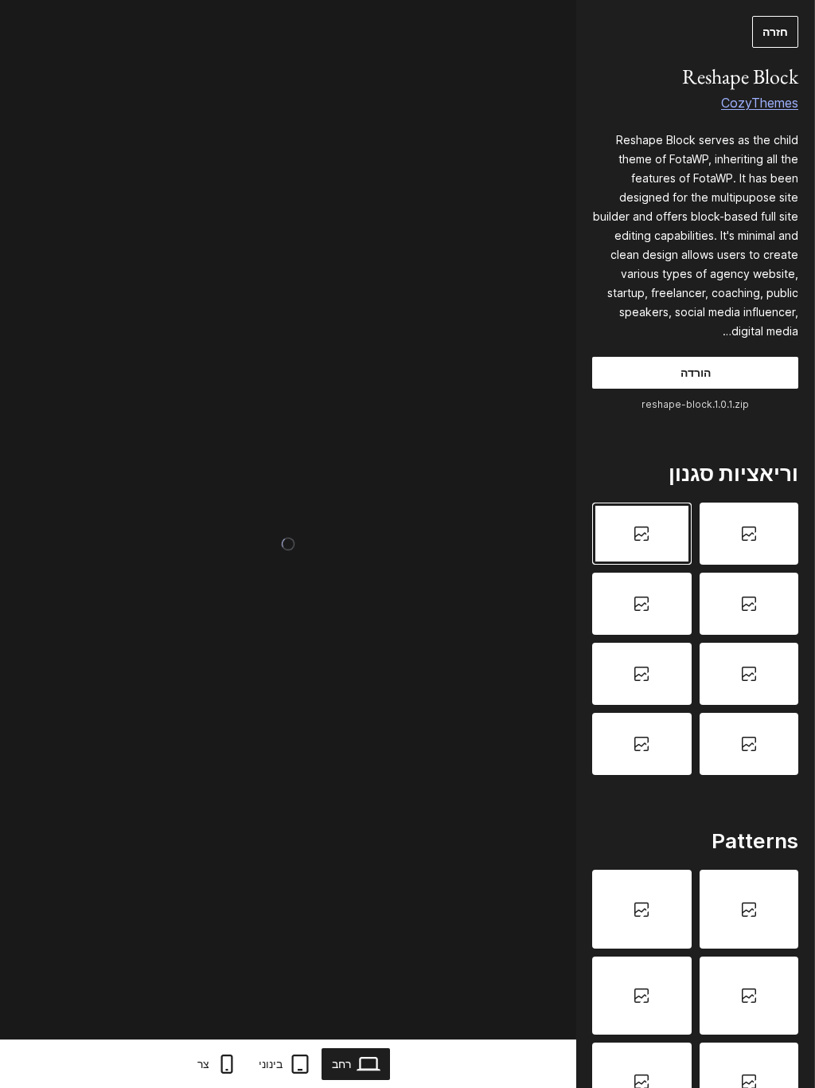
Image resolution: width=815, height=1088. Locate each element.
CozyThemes (759, 103)
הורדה (695, 372)
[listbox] (695, 638)
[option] (749, 534)
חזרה (775, 31)
